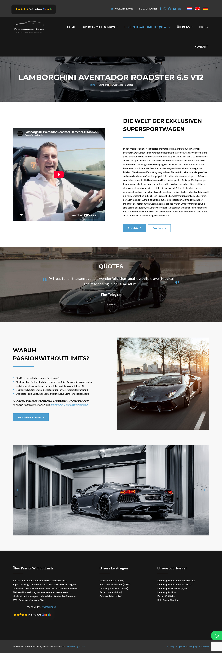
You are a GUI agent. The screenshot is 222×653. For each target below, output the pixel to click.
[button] (33, 9)
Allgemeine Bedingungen (188, 646)
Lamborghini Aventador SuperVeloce (176, 580)
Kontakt (201, 46)
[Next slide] (204, 490)
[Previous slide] (17, 490)
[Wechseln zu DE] (205, 8)
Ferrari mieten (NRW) (111, 592)
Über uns (183, 27)
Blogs (203, 27)
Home (71, 27)
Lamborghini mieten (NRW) (114, 588)
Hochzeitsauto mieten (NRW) (145, 27)
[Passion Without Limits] (29, 27)
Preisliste (133, 228)
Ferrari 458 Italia (166, 596)
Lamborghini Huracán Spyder (172, 588)
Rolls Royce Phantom (168, 600)
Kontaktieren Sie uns (29, 417)
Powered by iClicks (76, 646)
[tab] (107, 304)
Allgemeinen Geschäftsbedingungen (69, 404)
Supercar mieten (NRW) (98, 27)
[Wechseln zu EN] (197, 8)
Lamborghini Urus (166, 592)
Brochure (158, 228)
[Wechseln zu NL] (189, 8)
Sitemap (171, 646)
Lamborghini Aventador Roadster (174, 584)
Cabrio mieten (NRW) (111, 596)
